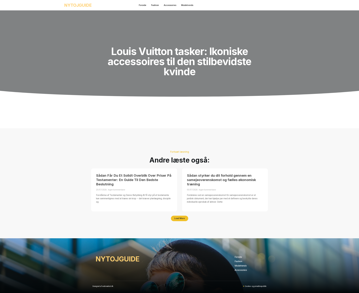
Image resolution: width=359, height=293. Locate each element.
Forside (142, 5)
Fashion (155, 5)
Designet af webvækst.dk (103, 286)
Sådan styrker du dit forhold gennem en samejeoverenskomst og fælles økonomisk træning (221, 179)
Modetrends (187, 5)
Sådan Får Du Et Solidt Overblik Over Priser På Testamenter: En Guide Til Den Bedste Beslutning (133, 179)
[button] (179, 218)
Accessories (170, 5)
